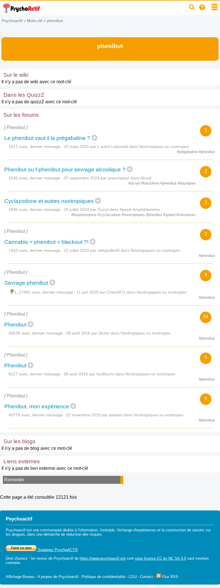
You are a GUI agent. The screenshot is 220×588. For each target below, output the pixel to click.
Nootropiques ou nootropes (164, 146)
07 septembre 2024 (81, 178)
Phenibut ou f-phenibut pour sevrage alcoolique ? (64, 170)
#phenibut (207, 152)
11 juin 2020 (87, 292)
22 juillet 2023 (76, 250)
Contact (146, 577)
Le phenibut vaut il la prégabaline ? (47, 138)
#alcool (134, 183)
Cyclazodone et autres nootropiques (49, 201)
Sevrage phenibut (26, 283)
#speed (169, 215)
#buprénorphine (84, 215)
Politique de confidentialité (103, 577)
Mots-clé (34, 20)
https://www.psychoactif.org (102, 558)
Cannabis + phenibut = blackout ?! (46, 242)
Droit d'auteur (17, 558)
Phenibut (15, 325)
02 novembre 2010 (83, 415)
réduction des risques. (84, 534)
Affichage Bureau (20, 577)
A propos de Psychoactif (58, 577)
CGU (133, 577)
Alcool (145, 178)
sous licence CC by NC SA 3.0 (160, 558)
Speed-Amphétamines (139, 209)
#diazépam (187, 183)
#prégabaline (188, 152)
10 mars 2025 (76, 146)
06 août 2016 (76, 374)
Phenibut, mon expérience (36, 406)
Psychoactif (12, 20)
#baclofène (150, 183)
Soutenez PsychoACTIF (57, 550)
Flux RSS (169, 577)
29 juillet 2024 (76, 209)
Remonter (14, 479)
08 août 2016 (78, 333)
